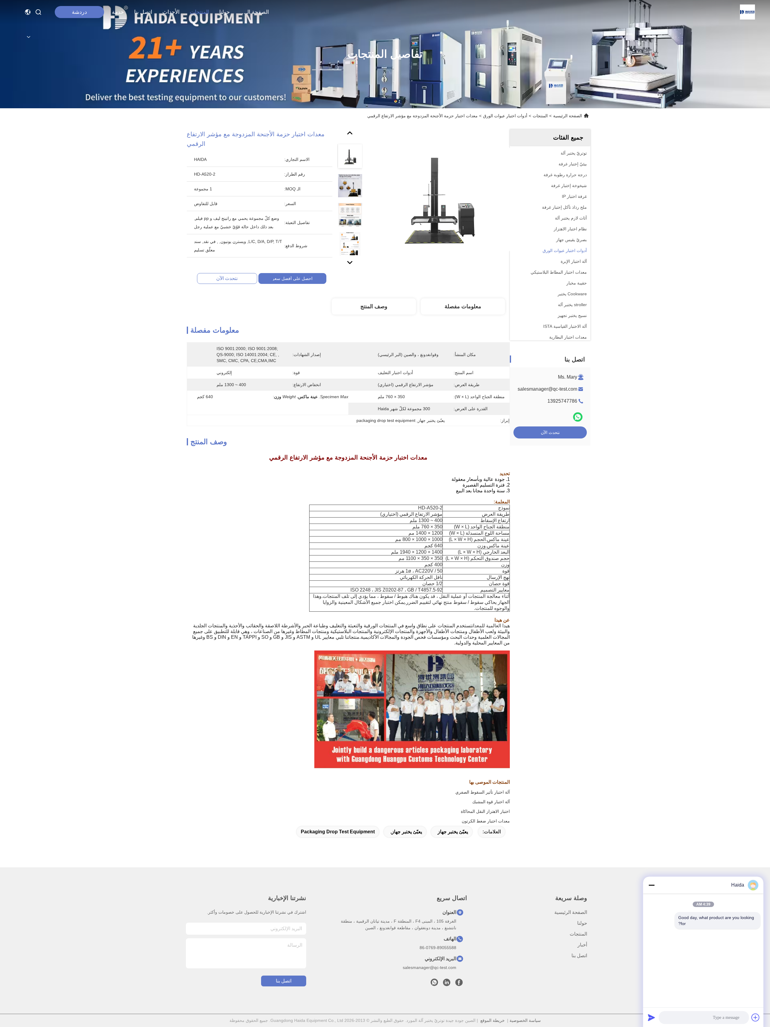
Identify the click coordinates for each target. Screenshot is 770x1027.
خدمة (118, 12)
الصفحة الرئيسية (254, 12)
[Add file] (755, 1017)
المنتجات (199, 12)
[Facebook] (459, 984)
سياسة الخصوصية (525, 1020)
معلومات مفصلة (463, 306)
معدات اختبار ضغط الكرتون (486, 821)
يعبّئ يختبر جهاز (453, 831)
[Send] (651, 1017)
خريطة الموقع (492, 1020)
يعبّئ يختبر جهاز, (406, 831)
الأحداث (171, 12)
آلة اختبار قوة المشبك (491, 801)
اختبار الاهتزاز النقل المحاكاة (485, 811)
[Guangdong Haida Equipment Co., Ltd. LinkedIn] (446, 984)
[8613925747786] (434, 984)
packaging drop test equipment (338, 831)
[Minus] (651, 885)
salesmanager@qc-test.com (547, 389)
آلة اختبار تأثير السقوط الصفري (482, 792)
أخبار (582, 944)
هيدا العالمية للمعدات (491, 625)
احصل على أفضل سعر (292, 278)
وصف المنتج (373, 306)
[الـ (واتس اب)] (577, 417)
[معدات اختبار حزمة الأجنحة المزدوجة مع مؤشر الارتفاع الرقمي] (440, 199)
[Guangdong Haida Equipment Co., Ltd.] (747, 12)
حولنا (224, 12)
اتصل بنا (143, 12)
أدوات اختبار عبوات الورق (505, 115)
